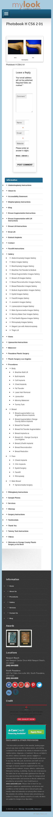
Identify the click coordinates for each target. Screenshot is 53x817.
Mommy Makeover (22, 400)
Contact (11, 243)
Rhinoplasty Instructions (18, 492)
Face (13, 456)
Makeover (12, 347)
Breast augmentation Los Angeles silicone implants (25, 414)
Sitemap (11, 509)
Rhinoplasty (19, 476)
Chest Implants (20, 384)
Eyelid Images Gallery (20, 294)
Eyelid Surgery (20, 468)
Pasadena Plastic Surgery (18, 353)
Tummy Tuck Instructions (18, 531)
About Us (12, 190)
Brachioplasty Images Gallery (23, 266)
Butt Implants (20, 376)
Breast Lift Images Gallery (21, 278)
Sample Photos (14, 497)
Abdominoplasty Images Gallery (24, 258)
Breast (14, 409)
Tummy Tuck (19, 404)
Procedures (13, 364)
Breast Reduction (21, 451)
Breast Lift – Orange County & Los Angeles (26, 438)
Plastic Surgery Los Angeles (19, 359)
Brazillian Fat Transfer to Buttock (24, 270)
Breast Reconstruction (23, 447)
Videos (11, 536)
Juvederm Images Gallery (21, 302)
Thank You (12, 525)
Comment (21, 96)
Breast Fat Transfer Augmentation (28, 429)
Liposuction (19, 396)
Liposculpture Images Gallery (23, 306)
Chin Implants (20, 464)
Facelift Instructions (16, 248)
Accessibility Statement (17, 196)
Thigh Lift (15, 330)
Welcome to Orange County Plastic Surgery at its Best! (22, 543)
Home (10, 336)
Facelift (17, 472)
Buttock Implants (15, 237)
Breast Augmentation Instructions (21, 213)
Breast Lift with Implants (24, 443)
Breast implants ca (22, 433)
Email (20, 133)
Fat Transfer (19, 388)
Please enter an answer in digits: (22, 149)
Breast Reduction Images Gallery (24, 286)
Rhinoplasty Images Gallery (22, 322)
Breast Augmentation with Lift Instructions (20, 219)
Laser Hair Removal (22, 392)
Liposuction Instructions (18, 342)
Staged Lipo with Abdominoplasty (24, 326)
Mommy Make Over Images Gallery (25, 314)
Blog (10, 207)
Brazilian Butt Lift (21, 372)
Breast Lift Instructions (17, 226)
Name (20, 123)
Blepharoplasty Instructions (19, 202)
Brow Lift (11, 232)
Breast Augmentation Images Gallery (26, 274)
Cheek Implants (21, 460)
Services (11, 503)
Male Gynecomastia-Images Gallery (25, 310)
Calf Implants (20, 380)
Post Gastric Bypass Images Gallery (25, 318)
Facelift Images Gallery (20, 298)
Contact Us (13, 613)
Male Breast (16, 481)
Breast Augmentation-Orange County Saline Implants (26, 420)
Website (20, 143)
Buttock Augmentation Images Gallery (26, 290)
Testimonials (13, 520)
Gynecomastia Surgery (24, 485)
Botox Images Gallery (20, 262)
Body (14, 368)
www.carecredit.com (13, 784)
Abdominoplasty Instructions (19, 185)
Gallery (11, 254)
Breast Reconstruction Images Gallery (26, 282)
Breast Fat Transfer (22, 425)
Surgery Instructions (16, 514)
